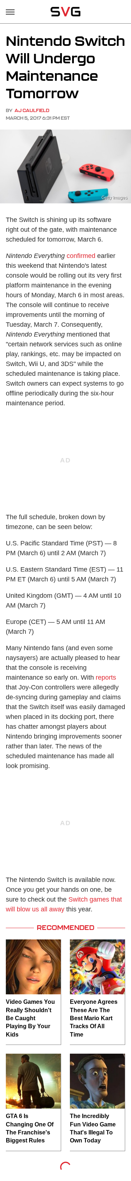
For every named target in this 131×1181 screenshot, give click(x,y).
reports (106, 677)
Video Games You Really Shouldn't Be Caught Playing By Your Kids (30, 1018)
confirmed (81, 255)
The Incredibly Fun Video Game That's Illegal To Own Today (93, 1128)
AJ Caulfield (32, 110)
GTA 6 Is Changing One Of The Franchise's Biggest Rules (29, 1128)
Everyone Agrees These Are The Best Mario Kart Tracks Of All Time (94, 1018)
